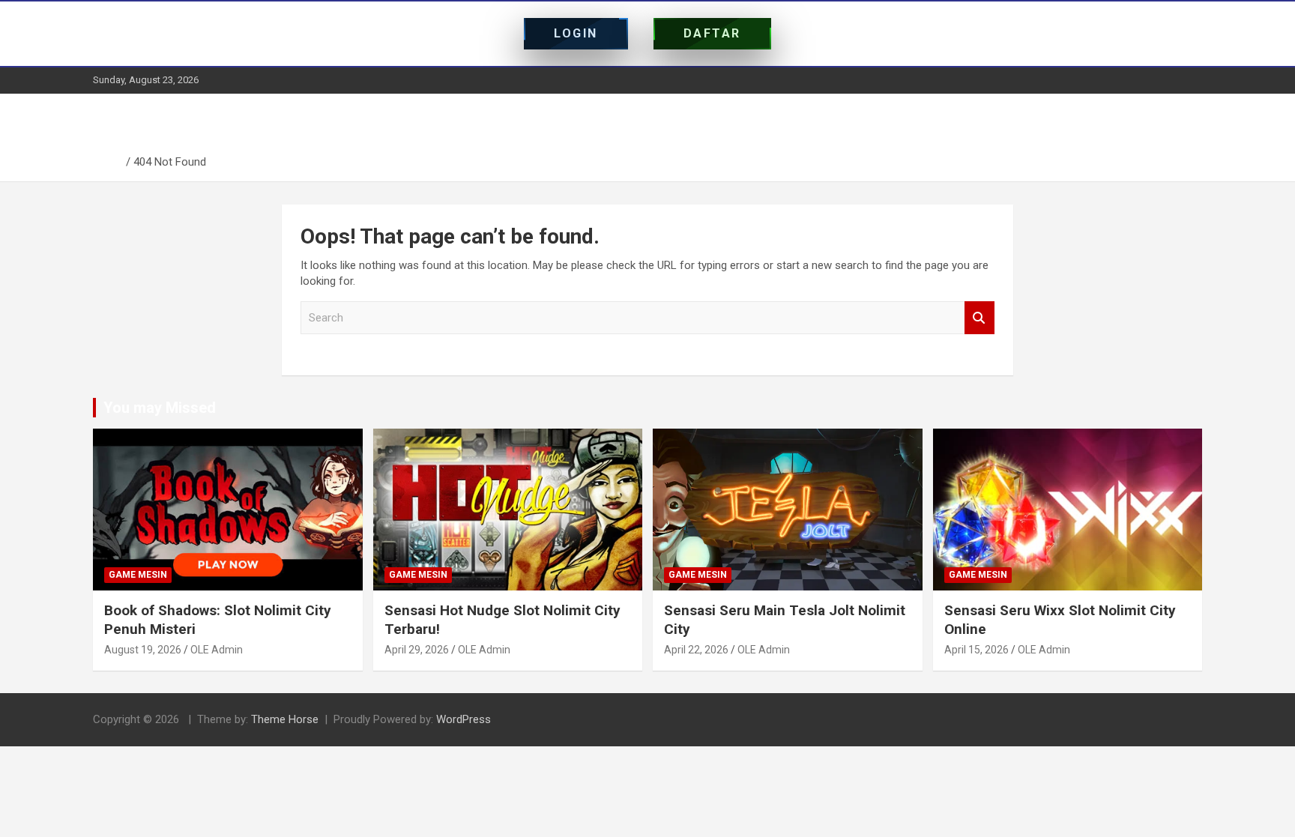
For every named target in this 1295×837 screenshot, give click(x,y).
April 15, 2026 (976, 650)
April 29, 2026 (416, 650)
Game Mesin (138, 574)
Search (979, 318)
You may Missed (159, 408)
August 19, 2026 (142, 650)
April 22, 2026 (696, 650)
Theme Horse (285, 719)
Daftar (712, 33)
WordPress (463, 719)
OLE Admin (216, 650)
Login (576, 33)
